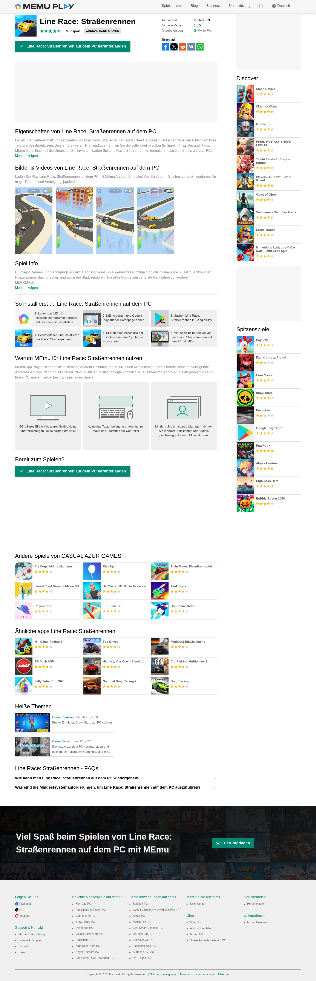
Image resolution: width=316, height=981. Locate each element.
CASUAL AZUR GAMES (102, 30)
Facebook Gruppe (29, 940)
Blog (194, 6)
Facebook (25, 903)
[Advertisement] (116, 92)
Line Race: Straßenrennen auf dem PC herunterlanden (76, 46)
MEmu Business (257, 922)
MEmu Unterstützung (31, 934)
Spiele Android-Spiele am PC (208, 940)
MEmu (44, 6)
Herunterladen (237, 843)
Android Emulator (201, 928)
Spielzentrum (172, 6)
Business (213, 6)
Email (22, 952)
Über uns (223, 974)
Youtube (24, 915)
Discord (23, 946)
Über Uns (196, 922)
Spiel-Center (197, 903)
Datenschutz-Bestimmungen (197, 974)
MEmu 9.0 (196, 934)
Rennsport (72, 31)
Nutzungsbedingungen (163, 974)
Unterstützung (239, 6)
